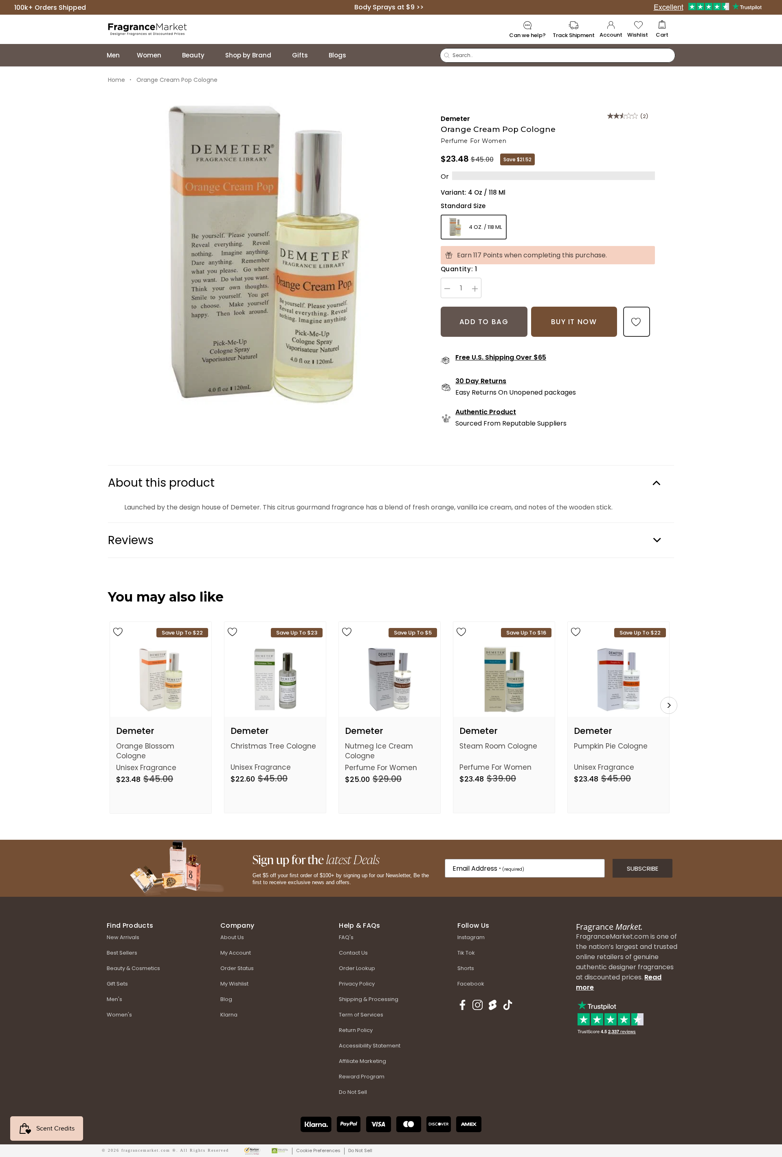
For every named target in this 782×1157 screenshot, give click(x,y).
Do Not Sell (360, 1150)
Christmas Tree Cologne (273, 746)
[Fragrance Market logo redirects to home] (147, 28)
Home (116, 80)
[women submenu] (169, 55)
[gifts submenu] (316, 55)
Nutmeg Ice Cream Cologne (379, 751)
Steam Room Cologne (498, 746)
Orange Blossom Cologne (145, 751)
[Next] (668, 705)
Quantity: (459, 269)
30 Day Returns (480, 381)
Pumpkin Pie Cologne (611, 746)
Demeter (455, 118)
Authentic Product (485, 412)
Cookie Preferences (318, 1150)
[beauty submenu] (212, 55)
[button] (662, 29)
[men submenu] (128, 55)
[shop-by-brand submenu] (279, 55)
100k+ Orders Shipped (50, 7)
